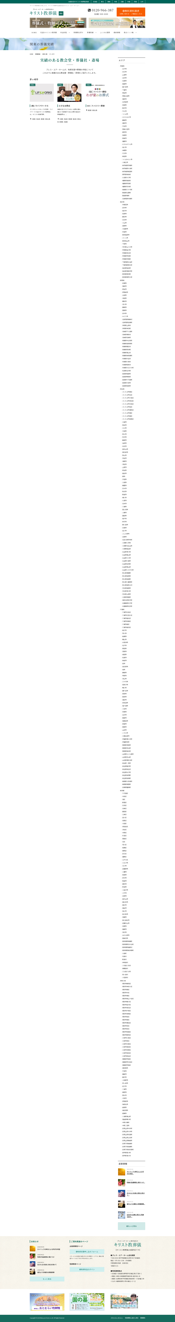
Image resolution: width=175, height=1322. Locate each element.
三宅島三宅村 (126, 965)
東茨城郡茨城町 (127, 165)
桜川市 (124, 147)
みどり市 (125, 316)
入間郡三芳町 (126, 543)
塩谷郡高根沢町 (127, 271)
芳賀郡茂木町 (126, 253)
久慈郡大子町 (126, 177)
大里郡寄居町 (126, 597)
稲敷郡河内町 (126, 186)
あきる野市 (125, 935)
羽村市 (124, 932)
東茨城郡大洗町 (127, 168)
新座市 (124, 494)
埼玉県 (38, 119)
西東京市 (125, 938)
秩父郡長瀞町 (126, 579)
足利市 (124, 208)
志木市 (124, 488)
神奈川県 (47, 119)
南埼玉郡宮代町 (127, 600)
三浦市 (124, 1089)
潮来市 (124, 123)
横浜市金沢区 (126, 1005)
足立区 (124, 854)
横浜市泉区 (125, 1029)
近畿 (122, 2)
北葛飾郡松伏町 (127, 606)
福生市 (124, 908)
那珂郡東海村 (126, 174)
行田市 (124, 431)
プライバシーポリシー (117, 1318)
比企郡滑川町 (126, 552)
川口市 (124, 428)
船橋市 (124, 636)
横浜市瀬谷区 (126, 1023)
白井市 (124, 715)
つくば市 (125, 114)
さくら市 (125, 238)
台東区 (124, 808)
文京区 (124, 805)
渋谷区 (124, 830)
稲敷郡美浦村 (126, 180)
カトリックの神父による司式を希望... (135, 1173)
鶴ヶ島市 (125, 525)
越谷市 (124, 473)
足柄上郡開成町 (127, 1140)
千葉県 (33, 119)
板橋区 (124, 848)
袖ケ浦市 (125, 706)
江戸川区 (125, 860)
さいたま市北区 (127, 395)
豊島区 (124, 839)
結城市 (124, 84)
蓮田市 (124, 516)
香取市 (124, 727)
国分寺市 (125, 902)
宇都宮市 (125, 205)
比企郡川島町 (126, 561)
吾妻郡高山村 (126, 353)
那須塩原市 (125, 235)
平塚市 (124, 1071)
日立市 (124, 72)
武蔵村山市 (125, 923)
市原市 (124, 676)
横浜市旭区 (125, 1017)
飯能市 (124, 440)
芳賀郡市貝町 (126, 256)
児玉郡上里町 (126, 594)
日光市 (124, 220)
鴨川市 (124, 688)
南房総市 (125, 721)
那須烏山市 (125, 241)
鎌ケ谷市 (125, 691)
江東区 (124, 814)
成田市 (124, 654)
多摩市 (124, 926)
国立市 (124, 905)
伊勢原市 (125, 1101)
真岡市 (124, 226)
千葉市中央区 (126, 612)
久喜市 (124, 500)
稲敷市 (124, 141)
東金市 (124, 660)
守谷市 (124, 126)
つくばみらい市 (127, 159)
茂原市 (124, 651)
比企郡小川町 (126, 558)
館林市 (124, 301)
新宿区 (124, 802)
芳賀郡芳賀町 (126, 259)
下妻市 (124, 90)
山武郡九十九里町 (128, 754)
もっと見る (132, 1226)
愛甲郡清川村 (126, 1156)
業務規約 (142, 1318)
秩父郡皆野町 (126, 576)
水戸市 (124, 69)
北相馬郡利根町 (127, 199)
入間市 (124, 482)
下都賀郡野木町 (127, 265)
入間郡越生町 (126, 549)
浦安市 (124, 700)
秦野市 (124, 1092)
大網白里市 (125, 736)
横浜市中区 (125, 993)
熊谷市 (124, 425)
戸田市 (124, 479)
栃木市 (124, 211)
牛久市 (124, 111)
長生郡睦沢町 (126, 766)
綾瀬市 (124, 1113)
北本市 (124, 503)
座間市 (124, 1107)
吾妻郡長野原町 (127, 344)
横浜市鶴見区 (126, 984)
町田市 (124, 887)
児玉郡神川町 (126, 591)
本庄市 (124, 446)
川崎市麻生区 (126, 1056)
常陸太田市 (125, 96)
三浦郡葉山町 (126, 1116)
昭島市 (124, 881)
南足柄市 (125, 1110)
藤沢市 (124, 1077)
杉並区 (124, 836)
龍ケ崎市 (125, 87)
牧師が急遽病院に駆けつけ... (136, 1182)
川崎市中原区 (126, 1044)
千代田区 (125, 793)
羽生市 (124, 458)
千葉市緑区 (125, 624)
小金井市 (125, 890)
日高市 (124, 528)
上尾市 (124, 467)
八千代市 (125, 682)
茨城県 (66, 122)
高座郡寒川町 (126, 1119)
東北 (102, 2)
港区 (123, 799)
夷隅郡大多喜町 (127, 781)
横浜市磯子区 (126, 1002)
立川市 (124, 866)
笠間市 (124, 105)
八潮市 (124, 507)
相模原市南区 (126, 1065)
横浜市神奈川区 (127, 986)
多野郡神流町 (126, 328)
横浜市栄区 (125, 1026)
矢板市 (124, 232)
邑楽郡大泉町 (126, 383)
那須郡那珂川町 (127, 277)
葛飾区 (124, 857)
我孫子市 (125, 685)
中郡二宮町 (125, 1125)
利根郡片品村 (126, 359)
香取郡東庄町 (126, 751)
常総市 (124, 93)
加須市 (124, 443)
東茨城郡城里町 (127, 171)
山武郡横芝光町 (127, 760)
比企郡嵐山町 (126, 555)
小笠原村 (125, 977)
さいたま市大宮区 (128, 398)
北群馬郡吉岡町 (127, 322)
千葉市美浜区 (126, 627)
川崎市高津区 (126, 1047)
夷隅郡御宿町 (126, 784)
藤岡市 (124, 307)
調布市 (124, 884)
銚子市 (124, 630)
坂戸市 (124, 519)
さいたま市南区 (127, 413)
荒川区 (124, 845)
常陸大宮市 (125, 129)
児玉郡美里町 (126, 588)
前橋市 (124, 283)
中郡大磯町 (125, 1122)
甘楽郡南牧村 (126, 334)
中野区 (124, 833)
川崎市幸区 (125, 1041)
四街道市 (125, 703)
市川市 (124, 633)
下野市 (124, 244)
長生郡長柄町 (126, 775)
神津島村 (125, 962)
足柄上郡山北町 (127, 1138)
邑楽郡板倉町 (126, 374)
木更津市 (125, 642)
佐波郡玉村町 (126, 371)
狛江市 (124, 911)
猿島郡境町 (125, 196)
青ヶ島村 (125, 974)
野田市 (124, 648)
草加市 (124, 470)
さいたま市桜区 (127, 407)
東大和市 (125, 914)
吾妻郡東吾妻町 (127, 356)
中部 (115, 2)
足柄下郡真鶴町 (127, 1147)
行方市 (124, 153)
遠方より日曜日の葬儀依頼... (136, 1204)
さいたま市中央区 (128, 404)
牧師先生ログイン (88, 1269)
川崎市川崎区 (126, 1038)
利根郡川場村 (126, 362)
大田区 (124, 823)
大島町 (124, 953)
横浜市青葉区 (126, 1032)
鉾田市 (124, 156)
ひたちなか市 (126, 117)
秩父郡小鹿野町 (127, 582)
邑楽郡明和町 (126, 377)
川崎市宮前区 (126, 1053)
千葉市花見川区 (127, 615)
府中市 (124, 878)
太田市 (124, 295)
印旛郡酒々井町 (127, 739)
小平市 (124, 893)
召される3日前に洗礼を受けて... (136, 1194)
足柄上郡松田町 (127, 1134)
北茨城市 (125, 102)
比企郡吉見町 (126, 564)
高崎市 (124, 286)
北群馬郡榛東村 (127, 319)
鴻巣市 (124, 461)
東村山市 (125, 899)
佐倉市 (124, 657)
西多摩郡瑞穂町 (127, 941)
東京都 (42, 119)
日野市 (124, 896)
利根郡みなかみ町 (128, 368)
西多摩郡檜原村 (127, 947)
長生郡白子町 (126, 772)
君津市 (124, 694)
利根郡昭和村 (126, 365)
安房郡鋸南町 (126, 787)
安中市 (124, 313)
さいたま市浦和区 (128, 410)
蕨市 (123, 476)
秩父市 (124, 434)
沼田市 (124, 298)
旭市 (123, 663)
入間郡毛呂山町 (127, 546)
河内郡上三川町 (127, 247)
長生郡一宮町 (126, 763)
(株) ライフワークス (40, 105)
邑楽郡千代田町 (127, 380)
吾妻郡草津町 (126, 350)
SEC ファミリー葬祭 (96, 105)
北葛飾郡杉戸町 (127, 603)
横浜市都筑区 (126, 1035)
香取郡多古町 (126, 748)
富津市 (124, 697)
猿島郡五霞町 (126, 193)
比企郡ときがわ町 (128, 570)
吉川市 (124, 531)
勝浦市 (124, 673)
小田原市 (125, 1080)
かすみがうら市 (127, 144)
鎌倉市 (124, 1074)
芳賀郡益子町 (126, 250)
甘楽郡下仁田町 (127, 331)
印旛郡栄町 (125, 742)
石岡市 (124, 81)
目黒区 (124, 821)
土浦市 (124, 75)
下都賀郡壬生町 (127, 262)
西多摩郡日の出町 (128, 944)
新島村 (124, 959)
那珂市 (124, 132)
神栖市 (124, 150)
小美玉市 (125, 162)
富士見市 (125, 509)
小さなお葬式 (64, 105)
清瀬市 (124, 917)
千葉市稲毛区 (126, 618)
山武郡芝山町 (126, 757)
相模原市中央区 (127, 1062)
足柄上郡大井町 (127, 1131)
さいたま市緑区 (127, 416)
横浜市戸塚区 (126, 1011)
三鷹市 (124, 872)
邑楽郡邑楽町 (126, 386)
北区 (123, 842)
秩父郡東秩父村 (127, 585)
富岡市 (124, 310)
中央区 (124, 796)
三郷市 (124, 513)
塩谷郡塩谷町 (126, 268)
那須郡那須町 (126, 274)
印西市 (124, 712)
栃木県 (74, 119)
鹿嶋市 (124, 120)
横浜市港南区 (126, 1014)
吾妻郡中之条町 (127, 340)
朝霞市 (124, 485)
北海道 (95, 2)
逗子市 (124, 1086)
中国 (128, 2)
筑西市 (124, 135)
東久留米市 (125, 920)
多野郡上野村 (126, 325)
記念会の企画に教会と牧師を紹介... (135, 1216)
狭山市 (124, 455)
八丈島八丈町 (126, 971)
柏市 (123, 670)
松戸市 (124, 645)
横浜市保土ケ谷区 (128, 999)
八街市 (124, 709)
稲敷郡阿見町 (126, 183)
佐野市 (124, 214)
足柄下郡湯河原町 (128, 1150)
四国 (135, 2)
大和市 (124, 1098)
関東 (109, 2)
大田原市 (125, 229)
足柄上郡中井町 (127, 1128)
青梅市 (124, 875)
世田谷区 (125, 827)
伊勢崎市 (125, 292)
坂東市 (124, 138)
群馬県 (61, 122)
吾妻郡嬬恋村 (126, 346)
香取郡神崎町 (126, 745)
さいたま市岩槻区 (128, 419)
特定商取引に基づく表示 (131, 1318)
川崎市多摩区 (126, 1050)
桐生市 (124, 289)
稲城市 (124, 929)
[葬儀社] (42, 101)
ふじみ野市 (125, 534)
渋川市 (124, 304)
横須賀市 (125, 1068)
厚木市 (124, 1095)
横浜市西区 (125, 990)
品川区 (124, 817)
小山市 (124, 223)
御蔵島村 (125, 968)
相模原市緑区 (126, 1059)
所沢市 (124, 437)
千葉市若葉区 (126, 621)
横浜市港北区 (126, 1008)
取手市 (124, 108)
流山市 (124, 679)
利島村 (124, 956)
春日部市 (125, 452)
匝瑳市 (124, 724)
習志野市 (125, 667)
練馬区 (124, 851)
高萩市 (124, 99)
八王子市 (125, 863)
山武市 (124, 730)
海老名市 (125, 1104)
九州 (141, 2)
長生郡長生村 (126, 769)
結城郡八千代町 (127, 190)
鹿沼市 (124, 217)
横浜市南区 (125, 996)
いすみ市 (125, 733)
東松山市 (125, 449)
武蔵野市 (125, 869)
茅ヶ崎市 (125, 1083)
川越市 (124, 422)
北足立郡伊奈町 (127, 540)
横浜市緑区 (125, 1020)
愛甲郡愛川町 (126, 1153)
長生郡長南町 (126, 778)
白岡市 (124, 537)
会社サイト (114, 1266)
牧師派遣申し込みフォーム (87, 1251)
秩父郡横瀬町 (126, 573)
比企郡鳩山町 (126, 567)
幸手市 (124, 522)
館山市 (124, 639)
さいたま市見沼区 (128, 401)
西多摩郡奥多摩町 (128, 950)
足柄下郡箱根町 (127, 1144)
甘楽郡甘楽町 (126, 337)
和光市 (124, 491)
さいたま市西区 (127, 392)
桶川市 (124, 497)
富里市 (124, 718)
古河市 (124, 78)
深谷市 (124, 464)
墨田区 (124, 811)
